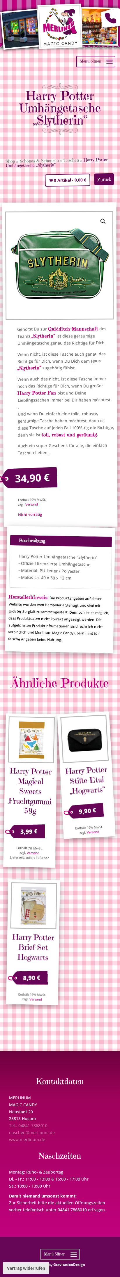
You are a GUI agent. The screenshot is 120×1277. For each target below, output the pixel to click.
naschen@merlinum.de (32, 1132)
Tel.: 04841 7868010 (28, 1125)
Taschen (71, 160)
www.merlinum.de (27, 1139)
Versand (31, 504)
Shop (10, 161)
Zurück (104, 179)
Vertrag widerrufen (26, 1268)
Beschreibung (32, 540)
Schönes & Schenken (39, 161)
